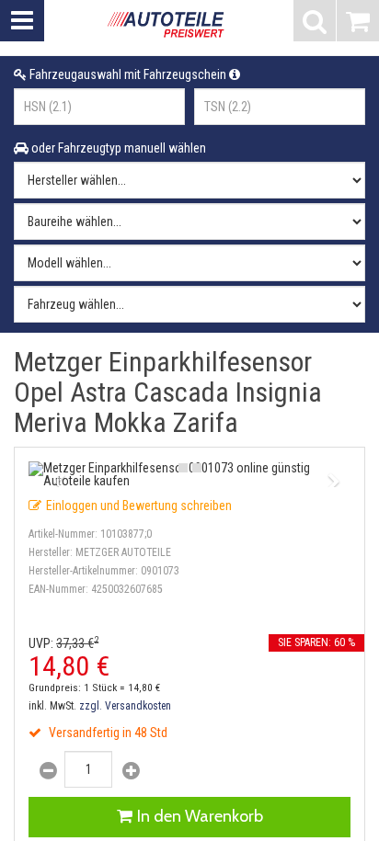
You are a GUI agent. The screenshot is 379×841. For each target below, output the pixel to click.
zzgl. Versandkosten (125, 705)
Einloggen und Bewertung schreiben (139, 505)
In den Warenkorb (200, 816)
